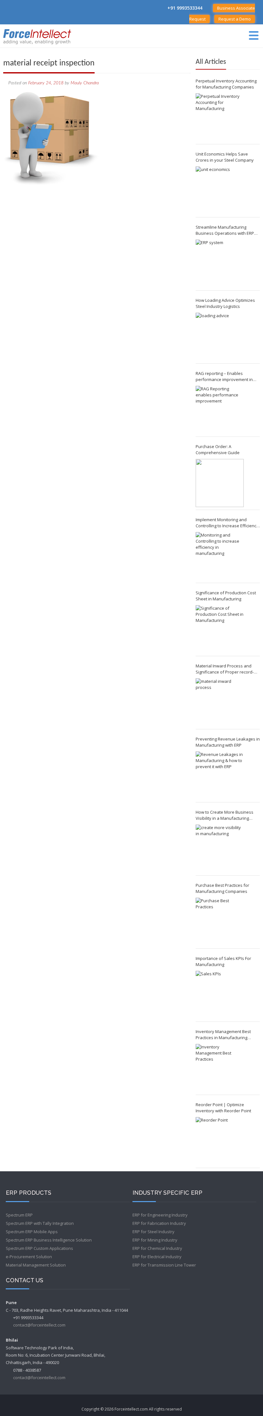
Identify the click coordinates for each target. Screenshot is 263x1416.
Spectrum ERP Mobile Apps (32, 1231)
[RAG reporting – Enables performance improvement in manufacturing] (220, 410)
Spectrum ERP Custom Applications (39, 1248)
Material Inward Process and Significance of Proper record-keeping (225, 669)
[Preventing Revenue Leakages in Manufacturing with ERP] (220, 775)
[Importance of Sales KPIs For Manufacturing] (220, 995)
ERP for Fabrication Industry (159, 1223)
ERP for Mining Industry (154, 1240)
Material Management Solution (36, 1265)
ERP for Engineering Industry (160, 1215)
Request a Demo (234, 19)
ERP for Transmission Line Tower (164, 1265)
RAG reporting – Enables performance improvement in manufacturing (224, 376)
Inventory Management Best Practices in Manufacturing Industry (223, 1035)
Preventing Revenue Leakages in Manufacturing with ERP (228, 742)
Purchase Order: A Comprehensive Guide (218, 449)
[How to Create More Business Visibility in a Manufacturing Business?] (220, 849)
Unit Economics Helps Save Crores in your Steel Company (225, 157)
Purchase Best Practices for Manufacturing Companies (222, 888)
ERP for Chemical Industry (157, 1248)
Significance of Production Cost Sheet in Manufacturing (226, 596)
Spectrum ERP (19, 1215)
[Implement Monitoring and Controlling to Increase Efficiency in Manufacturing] (220, 556)
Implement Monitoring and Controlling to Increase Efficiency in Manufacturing (227, 523)
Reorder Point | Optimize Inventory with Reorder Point (223, 1108)
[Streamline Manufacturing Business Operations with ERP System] (220, 264)
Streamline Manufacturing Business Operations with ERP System (225, 230)
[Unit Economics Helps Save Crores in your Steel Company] (220, 190)
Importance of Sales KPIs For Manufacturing (223, 961)
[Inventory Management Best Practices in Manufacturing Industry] (220, 1068)
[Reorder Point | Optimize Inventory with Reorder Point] (220, 1141)
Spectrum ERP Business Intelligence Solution (49, 1240)
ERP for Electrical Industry (157, 1256)
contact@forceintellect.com (39, 1325)
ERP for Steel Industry (153, 1231)
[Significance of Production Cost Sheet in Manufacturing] (220, 629)
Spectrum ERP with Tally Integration (40, 1223)
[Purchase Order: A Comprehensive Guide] (220, 483)
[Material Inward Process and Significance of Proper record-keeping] (220, 702)
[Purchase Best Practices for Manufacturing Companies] (220, 922)
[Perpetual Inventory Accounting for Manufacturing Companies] (220, 117)
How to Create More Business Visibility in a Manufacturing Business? (224, 815)
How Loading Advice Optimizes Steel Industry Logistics (225, 303)
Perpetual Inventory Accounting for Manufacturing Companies (226, 84)
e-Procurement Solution (29, 1256)
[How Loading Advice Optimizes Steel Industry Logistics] (220, 337)
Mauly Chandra (85, 83)
